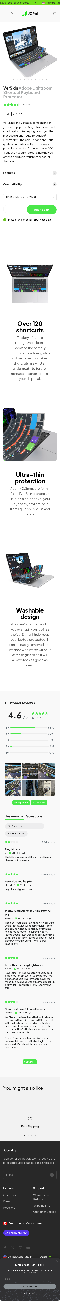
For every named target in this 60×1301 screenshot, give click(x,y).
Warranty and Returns (41, 1197)
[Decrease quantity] (8, 209)
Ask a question (21, 802)
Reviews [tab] (14, 816)
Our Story (9, 1195)
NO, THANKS (30, 1294)
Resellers (9, 1207)
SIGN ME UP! (30, 1286)
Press (7, 1201)
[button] (13, 771)
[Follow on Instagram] (20, 1248)
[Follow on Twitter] (13, 1248)
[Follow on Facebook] (5, 1248)
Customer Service (44, 1211)
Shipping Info (41, 1205)
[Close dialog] (57, 1261)
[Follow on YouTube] (28, 1248)
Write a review (39, 802)
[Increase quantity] (20, 209)
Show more (30, 1062)
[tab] (35, 816)
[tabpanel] (30, 945)
